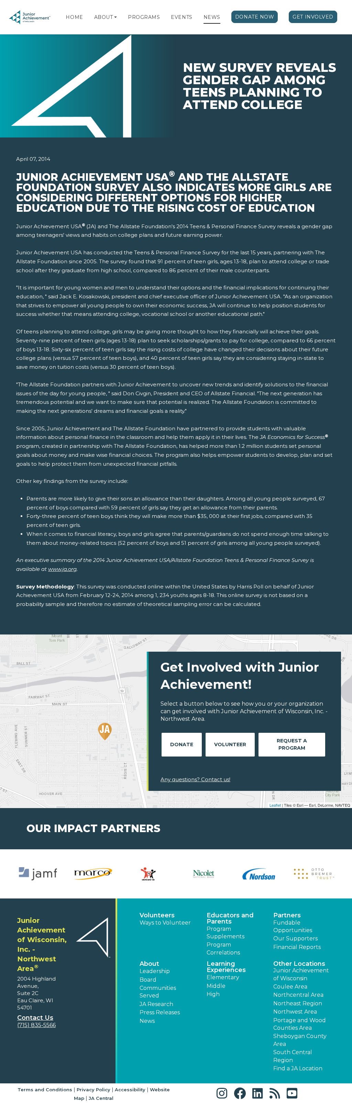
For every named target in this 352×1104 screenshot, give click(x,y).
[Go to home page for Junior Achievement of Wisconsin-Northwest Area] (30, 17)
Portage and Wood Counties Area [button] (299, 1024)
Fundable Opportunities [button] (292, 926)
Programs (144, 17)
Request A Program (292, 744)
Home (74, 17)
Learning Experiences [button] (226, 967)
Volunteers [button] (157, 915)
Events (181, 17)
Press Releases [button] (160, 1012)
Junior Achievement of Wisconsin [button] (301, 974)
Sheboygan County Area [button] (300, 1040)
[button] (115, 17)
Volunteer (230, 744)
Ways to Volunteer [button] (165, 922)
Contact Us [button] (35, 1018)
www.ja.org (62, 569)
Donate (181, 744)
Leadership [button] (155, 971)
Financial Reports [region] (297, 947)
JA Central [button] (101, 1098)
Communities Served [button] (158, 992)
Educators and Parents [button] (230, 918)
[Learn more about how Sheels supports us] (93, 874)
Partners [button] (287, 915)
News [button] (147, 1021)
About (103, 17)
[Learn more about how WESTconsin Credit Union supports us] (203, 874)
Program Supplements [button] (225, 933)
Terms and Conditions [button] (45, 1089)
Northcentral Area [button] (298, 995)
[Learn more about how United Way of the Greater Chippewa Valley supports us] (148, 874)
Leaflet (275, 805)
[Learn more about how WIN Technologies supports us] (314, 874)
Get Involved (313, 17)
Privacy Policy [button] (93, 1089)
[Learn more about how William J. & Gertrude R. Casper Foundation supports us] (259, 874)
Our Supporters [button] (295, 938)
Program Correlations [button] (223, 948)
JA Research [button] (156, 1004)
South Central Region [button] (292, 1056)
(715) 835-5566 (36, 1025)
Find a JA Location (297, 1068)
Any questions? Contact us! (195, 779)
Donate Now (254, 17)
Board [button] (148, 979)
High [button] (213, 994)
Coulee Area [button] (290, 986)
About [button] (149, 964)
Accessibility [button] (130, 1089)
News (212, 17)
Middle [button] (216, 986)
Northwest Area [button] (295, 1011)
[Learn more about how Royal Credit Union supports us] (37, 874)
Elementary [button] (223, 977)
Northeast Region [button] (297, 1003)
